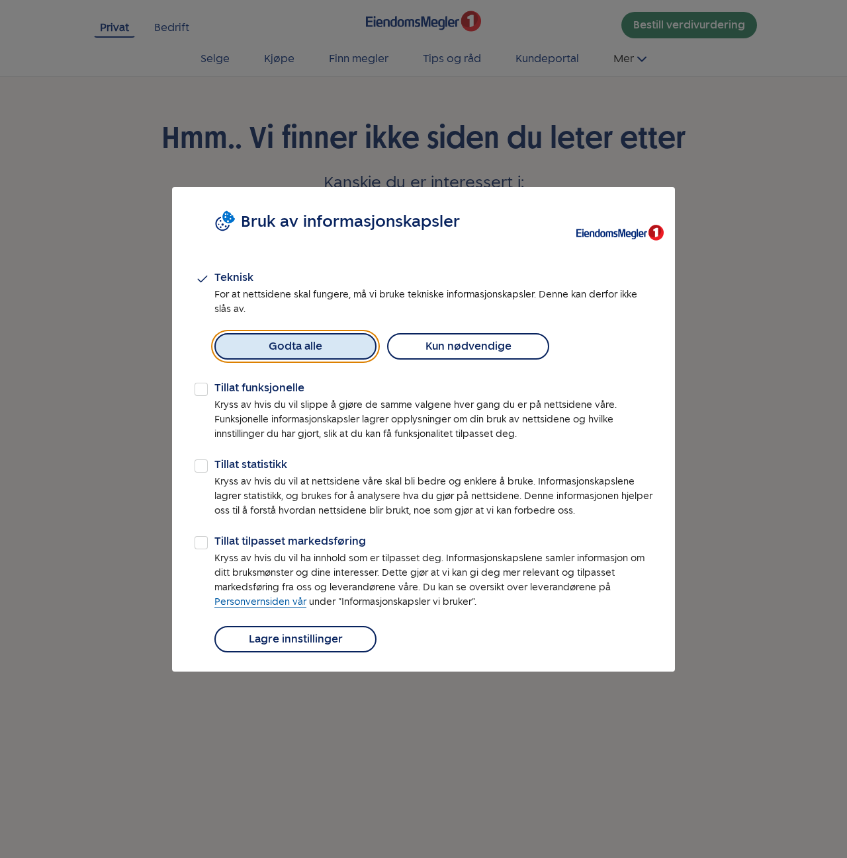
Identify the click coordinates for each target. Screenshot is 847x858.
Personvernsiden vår (260, 601)
